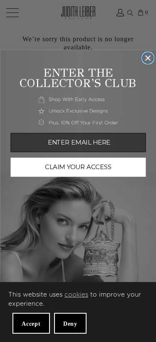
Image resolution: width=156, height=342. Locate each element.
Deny (70, 324)
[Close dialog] (148, 58)
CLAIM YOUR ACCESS (78, 167)
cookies (76, 295)
